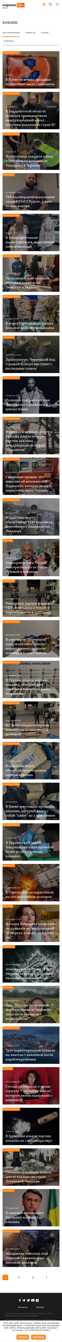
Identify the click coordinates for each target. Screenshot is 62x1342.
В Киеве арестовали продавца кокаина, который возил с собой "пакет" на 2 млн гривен (30, 811)
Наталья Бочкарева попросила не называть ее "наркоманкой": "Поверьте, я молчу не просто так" (31, 931)
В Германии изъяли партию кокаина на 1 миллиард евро (29, 1138)
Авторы (40, 1307)
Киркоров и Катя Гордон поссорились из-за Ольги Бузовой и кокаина (26, 567)
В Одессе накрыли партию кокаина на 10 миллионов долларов (27, 730)
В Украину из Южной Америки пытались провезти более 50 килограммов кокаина (29, 849)
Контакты (23, 1307)
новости (30, 33)
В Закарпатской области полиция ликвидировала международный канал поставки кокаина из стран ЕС (31, 118)
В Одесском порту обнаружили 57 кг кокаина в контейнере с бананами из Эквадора (29, 524)
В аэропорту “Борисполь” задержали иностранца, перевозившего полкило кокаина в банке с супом (26, 646)
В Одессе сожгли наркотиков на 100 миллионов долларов (29, 894)
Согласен (23, 1337)
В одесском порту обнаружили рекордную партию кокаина (26, 771)
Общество (8, 581)
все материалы (11, 33)
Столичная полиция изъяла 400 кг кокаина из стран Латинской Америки (28, 1177)
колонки (9, 41)
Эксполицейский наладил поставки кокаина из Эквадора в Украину (27, 283)
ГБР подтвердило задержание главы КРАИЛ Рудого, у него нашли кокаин (30, 202)
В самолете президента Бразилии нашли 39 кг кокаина (24, 1218)
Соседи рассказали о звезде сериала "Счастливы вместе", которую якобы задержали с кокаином (29, 1093)
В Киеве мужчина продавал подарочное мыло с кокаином (30, 82)
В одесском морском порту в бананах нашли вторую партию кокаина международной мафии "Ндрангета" (29, 441)
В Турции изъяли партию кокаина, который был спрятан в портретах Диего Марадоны (28, 687)
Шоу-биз (7, 540)
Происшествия (11, 53)
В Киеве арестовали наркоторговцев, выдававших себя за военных (30, 242)
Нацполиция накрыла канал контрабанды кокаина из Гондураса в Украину (29, 161)
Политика (8, 175)
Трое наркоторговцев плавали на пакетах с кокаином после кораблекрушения (30, 1055)
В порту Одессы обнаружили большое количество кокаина (30, 326)
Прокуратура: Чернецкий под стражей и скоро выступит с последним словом (30, 364)
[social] (20, 1300)
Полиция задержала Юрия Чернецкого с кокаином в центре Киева (28, 405)
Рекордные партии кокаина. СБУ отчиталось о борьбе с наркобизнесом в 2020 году (29, 608)
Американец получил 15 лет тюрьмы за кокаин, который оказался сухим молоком (29, 974)
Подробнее (38, 1337)
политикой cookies (39, 1330)
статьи (45, 33)
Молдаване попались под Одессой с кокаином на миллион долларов (27, 1258)
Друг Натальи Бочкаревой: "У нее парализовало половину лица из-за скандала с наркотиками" (30, 1012)
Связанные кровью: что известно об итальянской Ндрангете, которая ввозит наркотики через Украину (28, 484)
